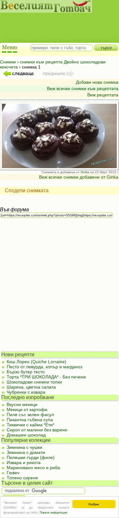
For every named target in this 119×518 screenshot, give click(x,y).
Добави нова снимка (97, 82)
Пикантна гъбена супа (30, 419)
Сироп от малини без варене (37, 429)
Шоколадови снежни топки (34, 381)
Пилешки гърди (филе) (31, 457)
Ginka (85, 172)
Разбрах (94, 504)
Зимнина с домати (26, 452)
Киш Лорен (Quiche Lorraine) (36, 361)
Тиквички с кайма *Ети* (30, 424)
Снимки (8, 61)
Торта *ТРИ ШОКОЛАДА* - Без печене (46, 376)
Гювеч (13, 472)
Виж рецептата (102, 94)
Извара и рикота (24, 462)
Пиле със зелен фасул (30, 414)
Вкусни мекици (22, 404)
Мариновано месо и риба (33, 467)
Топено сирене (22, 477)
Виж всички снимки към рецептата (82, 88)
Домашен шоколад (26, 434)
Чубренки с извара (26, 392)
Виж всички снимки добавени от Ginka (78, 177)
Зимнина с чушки (24, 447)
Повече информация (53, 512)
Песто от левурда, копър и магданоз (44, 366)
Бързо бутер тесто (26, 371)
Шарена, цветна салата (31, 387)
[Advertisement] (56, 22)
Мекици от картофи (27, 409)
